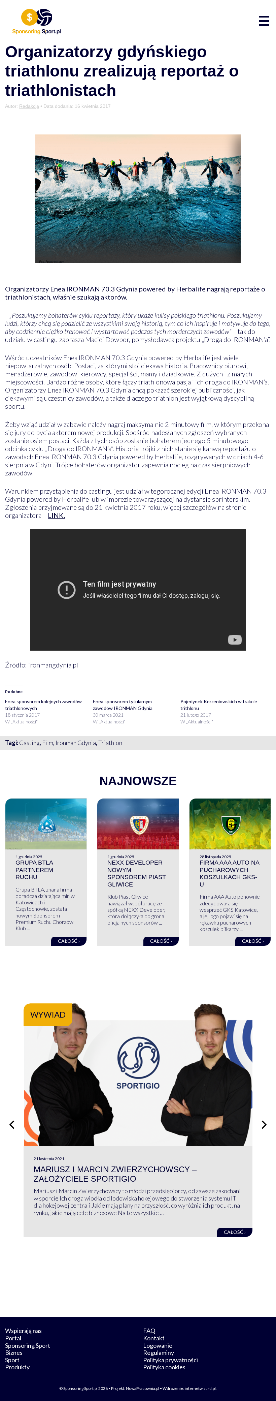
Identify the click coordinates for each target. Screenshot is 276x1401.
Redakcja (29, 106)
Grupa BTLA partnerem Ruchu (34, 869)
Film (47, 742)
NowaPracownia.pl (142, 1388)
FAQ (149, 1330)
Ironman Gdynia (76, 742)
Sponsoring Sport (27, 1345)
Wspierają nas (23, 1330)
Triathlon (110, 742)
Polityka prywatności (170, 1360)
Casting (29, 742)
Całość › (69, 941)
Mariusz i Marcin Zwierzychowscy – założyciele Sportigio (115, 1174)
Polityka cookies (164, 1367)
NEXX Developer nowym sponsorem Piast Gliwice (136, 873)
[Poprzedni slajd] (12, 1124)
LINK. (56, 515)
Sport (12, 1360)
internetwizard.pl (200, 1388)
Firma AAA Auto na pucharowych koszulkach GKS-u (229, 873)
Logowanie (157, 1345)
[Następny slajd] (264, 1124)
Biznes (14, 1352)
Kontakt (154, 1338)
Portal (13, 1338)
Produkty (17, 1367)
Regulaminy (158, 1352)
